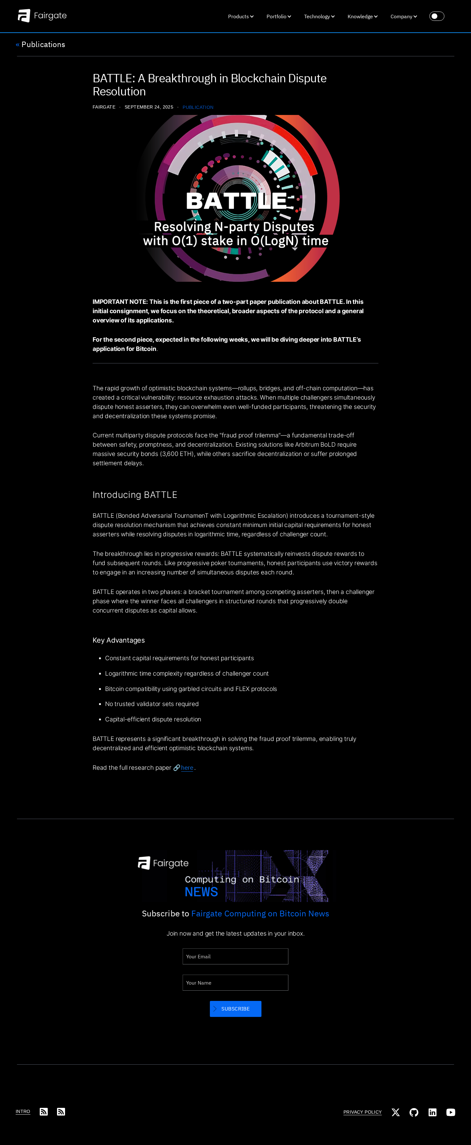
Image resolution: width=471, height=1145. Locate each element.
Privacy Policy (362, 1112)
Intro (23, 1111)
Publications (40, 44)
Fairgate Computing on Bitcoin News (260, 913)
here (187, 768)
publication (198, 107)
